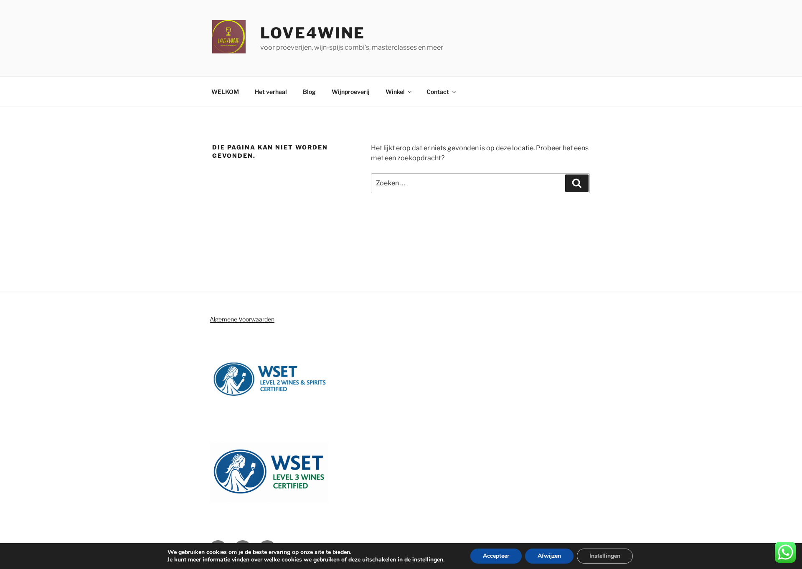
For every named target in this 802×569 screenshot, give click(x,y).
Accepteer (496, 556)
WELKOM (225, 91)
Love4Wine (312, 33)
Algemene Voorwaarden (242, 319)
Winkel (395, 91)
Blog (309, 91)
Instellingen (604, 556)
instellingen (427, 560)
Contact (437, 91)
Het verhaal (271, 91)
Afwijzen (549, 556)
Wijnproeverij (351, 91)
